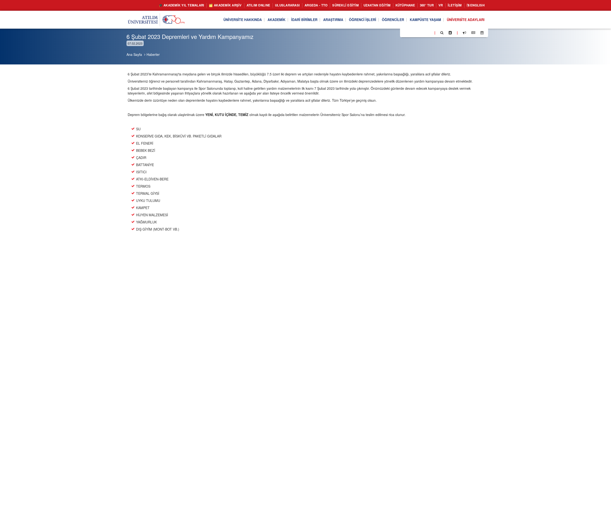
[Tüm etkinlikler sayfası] (482, 32)
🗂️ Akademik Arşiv (225, 5)
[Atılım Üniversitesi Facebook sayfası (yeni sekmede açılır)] (405, 32)
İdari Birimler (304, 19)
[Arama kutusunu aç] (442, 32)
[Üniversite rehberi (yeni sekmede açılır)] (450, 32)
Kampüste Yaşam (425, 19)
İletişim (455, 5)
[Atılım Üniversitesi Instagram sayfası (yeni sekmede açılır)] (423, 32)
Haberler (153, 54)
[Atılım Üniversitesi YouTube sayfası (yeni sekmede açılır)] (429, 32)
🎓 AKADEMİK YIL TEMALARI (181, 5)
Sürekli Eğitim (345, 5)
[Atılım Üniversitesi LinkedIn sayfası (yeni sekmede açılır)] (416, 32)
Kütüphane (405, 5)
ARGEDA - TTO (316, 5)
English (477, 5)
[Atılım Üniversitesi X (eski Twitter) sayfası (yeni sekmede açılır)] (410, 33)
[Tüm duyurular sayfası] (464, 32)
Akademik (276, 19)
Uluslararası (287, 5)
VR (440, 5)
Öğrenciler (393, 19)
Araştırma (333, 19)
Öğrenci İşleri (362, 19)
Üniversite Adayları (466, 19)
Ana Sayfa (134, 54)
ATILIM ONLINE (258, 5)
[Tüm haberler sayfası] (473, 32)
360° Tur (427, 5)
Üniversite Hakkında (242, 19)
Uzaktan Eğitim (377, 5)
